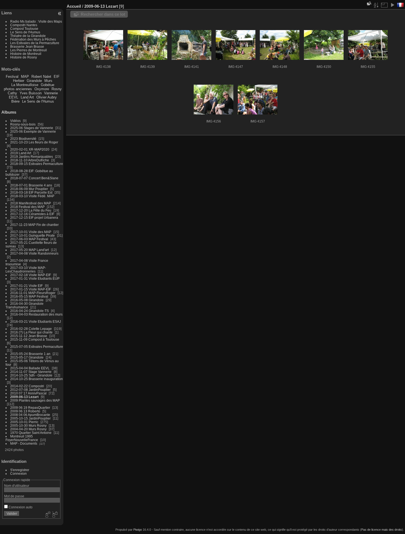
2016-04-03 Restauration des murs (36, 314)
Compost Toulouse (24, 28)
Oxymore (41, 89)
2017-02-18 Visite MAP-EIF (30, 275)
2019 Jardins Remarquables (31, 156)
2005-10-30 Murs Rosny (28, 425)
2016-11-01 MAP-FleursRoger (32, 293)
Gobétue (47, 85)
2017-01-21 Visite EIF (26, 285)
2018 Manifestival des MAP (30, 203)
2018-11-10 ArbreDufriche (29, 160)
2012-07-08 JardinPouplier (30, 389)
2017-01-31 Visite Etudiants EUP (35, 278)
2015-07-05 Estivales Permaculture (36, 346)
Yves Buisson (31, 93)
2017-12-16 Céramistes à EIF (32, 214)
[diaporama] (392, 5)
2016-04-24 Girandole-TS (29, 311)
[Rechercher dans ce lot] (368, 3)
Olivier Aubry (46, 97)
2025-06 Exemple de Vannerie (33, 131)
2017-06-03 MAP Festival (29, 239)
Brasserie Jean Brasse (27, 46)
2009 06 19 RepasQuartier (30, 407)
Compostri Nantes (23, 25)
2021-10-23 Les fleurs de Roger (34, 142)
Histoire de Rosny (23, 57)
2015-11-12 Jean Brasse (28, 336)
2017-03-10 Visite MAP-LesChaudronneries (26, 269)
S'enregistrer (19, 470)
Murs (48, 81)
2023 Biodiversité (23, 138)
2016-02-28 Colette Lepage (31, 328)
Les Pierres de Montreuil (28, 50)
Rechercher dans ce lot (103, 14)
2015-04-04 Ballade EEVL (30, 368)
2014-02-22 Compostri (27, 386)
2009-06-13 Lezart (24, 397)
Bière (15, 101)
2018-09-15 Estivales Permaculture (36, 163)
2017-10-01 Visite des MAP (30, 232)
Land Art (27, 97)
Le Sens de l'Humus (25, 32)
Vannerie (51, 93)
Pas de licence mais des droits (381, 529)
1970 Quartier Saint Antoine (31, 432)
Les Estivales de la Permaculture (34, 43)
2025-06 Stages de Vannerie (31, 128)
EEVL (13, 97)
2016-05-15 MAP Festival (29, 296)
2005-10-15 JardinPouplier (30, 418)
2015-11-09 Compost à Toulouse (34, 339)
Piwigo (137, 529)
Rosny (57, 89)
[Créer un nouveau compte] (47, 514)
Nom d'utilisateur (16, 485)
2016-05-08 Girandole (27, 300)
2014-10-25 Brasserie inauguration (36, 379)
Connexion (18, 473)
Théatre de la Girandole (28, 36)
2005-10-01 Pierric (24, 422)
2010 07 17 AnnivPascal (28, 393)
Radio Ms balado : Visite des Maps (36, 21)
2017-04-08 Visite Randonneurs (34, 253)
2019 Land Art (21, 153)
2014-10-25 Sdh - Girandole (31, 375)
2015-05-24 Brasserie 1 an (30, 354)
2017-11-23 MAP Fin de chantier (34, 224)
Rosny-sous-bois (23, 124)
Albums (8, 112)
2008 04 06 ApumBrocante (30, 414)
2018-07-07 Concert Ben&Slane (34, 178)
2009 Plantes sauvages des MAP (35, 400)
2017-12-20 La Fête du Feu (30, 210)
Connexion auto (20, 507)
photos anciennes (18, 89)
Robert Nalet (41, 76)
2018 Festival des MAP (27, 207)
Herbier (18, 81)
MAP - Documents (23, 443)
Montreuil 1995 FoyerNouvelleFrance (22, 438)
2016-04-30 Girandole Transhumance (25, 305)
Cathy (12, 93)
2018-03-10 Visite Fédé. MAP (32, 196)
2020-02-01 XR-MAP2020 (29, 149)
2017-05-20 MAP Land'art (29, 250)
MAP (25, 76)
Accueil (74, 6)
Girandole (34, 81)
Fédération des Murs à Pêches (33, 39)
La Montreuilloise (24, 85)
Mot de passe (14, 496)
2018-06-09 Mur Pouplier (29, 189)
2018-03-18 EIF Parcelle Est (31, 192)
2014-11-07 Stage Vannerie (31, 371)
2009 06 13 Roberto (25, 411)
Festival (12, 76)
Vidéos (15, 120)
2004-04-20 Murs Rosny (28, 429)
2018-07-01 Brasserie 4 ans (31, 185)
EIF (57, 76)
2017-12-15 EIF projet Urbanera (34, 217)
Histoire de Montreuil (25, 53)
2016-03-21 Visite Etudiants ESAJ (35, 321)
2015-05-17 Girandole (27, 357)
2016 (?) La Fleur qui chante (31, 332)
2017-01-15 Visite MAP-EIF (30, 289)
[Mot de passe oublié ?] (54, 514)
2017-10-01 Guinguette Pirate (32, 235)
